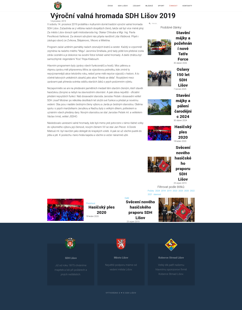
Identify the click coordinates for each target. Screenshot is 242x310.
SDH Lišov (123, 6)
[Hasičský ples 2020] (159, 133)
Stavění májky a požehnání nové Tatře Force (183, 46)
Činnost (173, 6)
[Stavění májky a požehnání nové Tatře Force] (159, 47)
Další (127, 198)
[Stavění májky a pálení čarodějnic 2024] (159, 107)
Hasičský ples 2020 (183, 132)
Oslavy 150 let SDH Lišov (183, 77)
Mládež (149, 6)
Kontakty (187, 6)
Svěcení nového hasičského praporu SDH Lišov (183, 163)
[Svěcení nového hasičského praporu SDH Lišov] (159, 164)
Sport (161, 6)
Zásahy (137, 6)
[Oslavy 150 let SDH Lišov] (159, 78)
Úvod (110, 6)
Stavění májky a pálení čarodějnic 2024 (183, 106)
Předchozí (90, 203)
